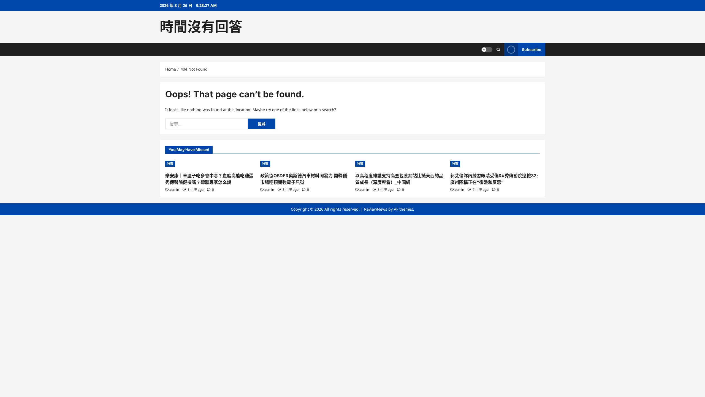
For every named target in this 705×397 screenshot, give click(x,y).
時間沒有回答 (201, 26)
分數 (170, 163)
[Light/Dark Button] (486, 49)
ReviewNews (375, 209)
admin (174, 189)
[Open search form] (498, 49)
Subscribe (531, 49)
